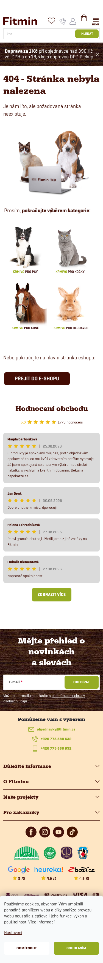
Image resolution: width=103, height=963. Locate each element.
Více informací (41, 922)
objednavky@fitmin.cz (56, 729)
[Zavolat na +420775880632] (62, 21)
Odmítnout (26, 948)
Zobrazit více (52, 594)
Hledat (87, 33)
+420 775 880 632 (56, 739)
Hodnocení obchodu (51, 408)
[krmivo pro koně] (25, 305)
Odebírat (81, 682)
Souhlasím (76, 948)
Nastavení (13, 932)
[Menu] (95, 21)
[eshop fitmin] (51, 162)
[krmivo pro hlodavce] (71, 305)
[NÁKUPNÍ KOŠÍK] (83, 20)
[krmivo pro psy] (25, 249)
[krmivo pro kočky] (70, 249)
